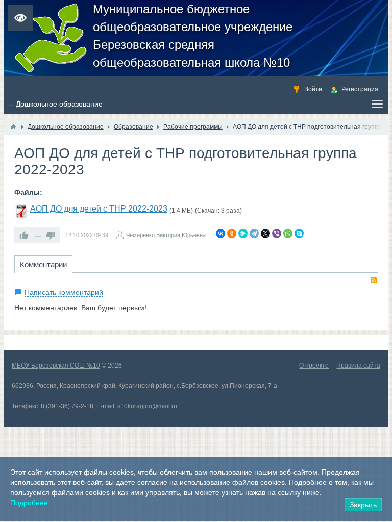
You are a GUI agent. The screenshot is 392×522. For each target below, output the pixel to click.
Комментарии (43, 264)
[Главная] (13, 127)
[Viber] (276, 233)
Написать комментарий (63, 292)
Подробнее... (32, 503)
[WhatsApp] (287, 233)
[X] (265, 233)
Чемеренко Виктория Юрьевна (166, 235)
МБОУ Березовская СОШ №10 (56, 365)
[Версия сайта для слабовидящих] (20, 18)
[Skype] (299, 233)
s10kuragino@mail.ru (147, 406)
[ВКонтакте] (220, 233)
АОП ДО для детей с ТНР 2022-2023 (98, 208)
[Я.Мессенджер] (243, 233)
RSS (374, 280)
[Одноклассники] (231, 233)
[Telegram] (254, 233)
